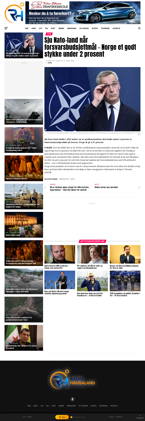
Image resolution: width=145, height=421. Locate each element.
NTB (40, 28)
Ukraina (61, 28)
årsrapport (64, 179)
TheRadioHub (140, 418)
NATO (73, 179)
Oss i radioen (84, 28)
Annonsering (71, 28)
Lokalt (33, 28)
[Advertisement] (24, 80)
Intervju (95, 28)
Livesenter (116, 28)
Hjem (26, 28)
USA (46, 28)
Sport (53, 28)
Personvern (105, 28)
